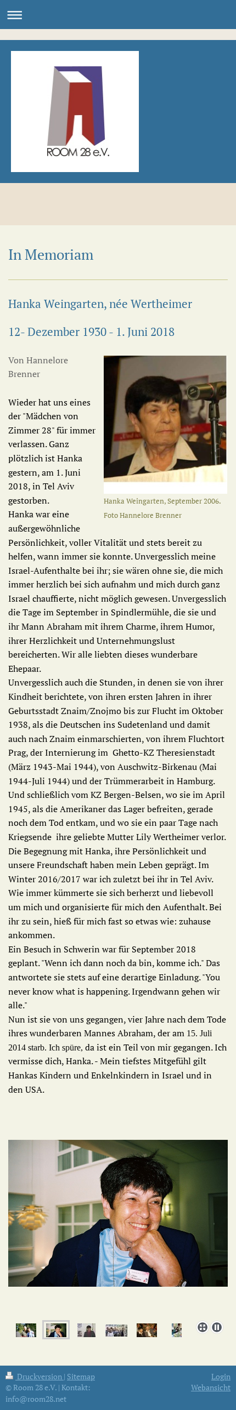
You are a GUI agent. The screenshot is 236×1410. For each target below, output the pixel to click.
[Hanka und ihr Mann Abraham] (147, 1330)
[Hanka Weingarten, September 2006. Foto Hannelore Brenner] (165, 425)
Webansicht (211, 1387)
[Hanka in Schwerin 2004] (118, 1228)
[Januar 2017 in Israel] (177, 1330)
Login (221, 1376)
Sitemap (81, 1376)
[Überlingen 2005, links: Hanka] (116, 1330)
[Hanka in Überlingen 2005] (86, 1330)
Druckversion (39, 1376)
